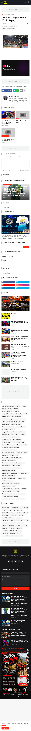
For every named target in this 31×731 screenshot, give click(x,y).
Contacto (13, 313)
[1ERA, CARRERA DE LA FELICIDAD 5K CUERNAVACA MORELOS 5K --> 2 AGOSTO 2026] (6, 339)
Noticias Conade (21, 426)
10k (4, 517)
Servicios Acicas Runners (8, 444)
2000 (19, 533)
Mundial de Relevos (16, 424)
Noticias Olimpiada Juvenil (8, 478)
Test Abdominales (6, 491)
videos (25, 86)
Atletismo (24, 406)
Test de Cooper (20, 493)
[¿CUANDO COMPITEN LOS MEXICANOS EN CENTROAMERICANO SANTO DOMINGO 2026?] (6, 355)
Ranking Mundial (17, 465)
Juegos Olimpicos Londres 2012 (10, 413)
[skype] (23, 288)
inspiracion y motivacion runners (10, 455)
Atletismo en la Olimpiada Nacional (10, 447)
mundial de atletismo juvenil (9, 450)
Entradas (6, 272)
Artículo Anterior (6, 170)
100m (18, 530)
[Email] (21, 90)
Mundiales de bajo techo (8, 426)
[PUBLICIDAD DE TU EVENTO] (6, 372)
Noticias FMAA (23, 413)
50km (4, 528)
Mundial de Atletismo (17, 416)
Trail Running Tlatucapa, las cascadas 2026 (18, 362)
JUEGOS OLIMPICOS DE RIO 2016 (10, 488)
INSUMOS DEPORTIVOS (15, 256)
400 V (12, 517)
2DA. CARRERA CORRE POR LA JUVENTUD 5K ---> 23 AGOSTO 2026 (19, 323)
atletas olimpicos (17, 439)
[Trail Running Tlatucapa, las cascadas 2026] (6, 364)
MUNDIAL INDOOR (23, 473)
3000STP (13, 515)
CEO (4, 694)
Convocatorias (5, 207)
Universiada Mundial (22, 444)
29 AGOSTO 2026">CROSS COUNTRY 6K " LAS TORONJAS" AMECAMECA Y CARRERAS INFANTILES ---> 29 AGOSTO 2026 (28, 665)
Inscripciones (5, 434)
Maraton (16, 408)
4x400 (20, 523)
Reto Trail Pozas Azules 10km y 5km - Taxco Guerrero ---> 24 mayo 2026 (19, 379)
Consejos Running (6, 442)
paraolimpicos (5, 424)
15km (12, 533)
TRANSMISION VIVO (18, 86)
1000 (4, 525)
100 (19, 510)
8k (20, 536)
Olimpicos (24, 488)
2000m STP (6, 536)
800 (12, 510)
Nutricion (23, 419)
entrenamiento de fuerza (8, 499)
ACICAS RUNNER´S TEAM (8, 486)
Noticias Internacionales (8, 406)
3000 (5, 515)
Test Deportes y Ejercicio (8, 493)
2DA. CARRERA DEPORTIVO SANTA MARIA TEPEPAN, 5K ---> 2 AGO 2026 (20, 330)
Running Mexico (6, 468)
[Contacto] (6, 316)
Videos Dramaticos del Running (10, 496)
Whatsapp (19, 694)
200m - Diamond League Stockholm (22, 121)
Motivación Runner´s (22, 452)
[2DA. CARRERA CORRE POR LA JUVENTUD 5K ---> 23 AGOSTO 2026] (6, 323)
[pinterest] (22, 561)
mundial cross (21, 432)
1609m (12, 528)
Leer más (4, 725)
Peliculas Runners (6, 465)
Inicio (3, 14)
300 (18, 525)
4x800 (5, 530)
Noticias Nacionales (7, 408)
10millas (5, 533)
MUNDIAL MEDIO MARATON (9, 475)
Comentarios (7, 273)
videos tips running (20, 462)
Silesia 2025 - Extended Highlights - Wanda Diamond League (8, 122)
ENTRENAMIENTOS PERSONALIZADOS (12, 457)
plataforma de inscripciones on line (10, 483)
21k (21, 515)
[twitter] (23, 282)
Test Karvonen (21, 478)
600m (14, 536)
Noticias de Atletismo (7, 411)
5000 (5, 512)
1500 (5, 510)
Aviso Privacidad (11, 694)
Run (23, 442)
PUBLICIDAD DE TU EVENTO (18, 369)
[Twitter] (14, 90)
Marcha (24, 507)
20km (11, 525)
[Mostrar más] (24, 90)
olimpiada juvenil (6, 439)
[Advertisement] (15, 715)
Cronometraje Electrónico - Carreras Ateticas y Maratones (19, 621)
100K (12, 530)
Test (23, 421)
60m (19, 517)
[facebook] (8, 282)
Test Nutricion (16, 442)
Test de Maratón (15, 437)
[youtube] (8, 285)
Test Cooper (16, 491)
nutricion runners (16, 468)
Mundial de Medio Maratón (8, 460)
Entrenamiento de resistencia (9, 473)
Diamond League (9, 14)
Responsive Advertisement (15, 9)
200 (25, 512)
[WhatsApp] (17, 90)
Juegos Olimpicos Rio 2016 (13, 421)
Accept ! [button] (5, 728)
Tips (3, 421)
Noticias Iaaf (5, 419)
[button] (2, 2)
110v (12, 520)
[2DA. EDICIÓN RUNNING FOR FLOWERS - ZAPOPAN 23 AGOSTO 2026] (6, 347)
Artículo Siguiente (24, 170)
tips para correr (14, 419)
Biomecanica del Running (8, 470)
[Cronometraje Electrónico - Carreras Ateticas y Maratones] (6, 623)
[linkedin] (8, 288)
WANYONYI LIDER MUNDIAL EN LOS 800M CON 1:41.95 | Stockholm (8, 139)
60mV (5, 523)
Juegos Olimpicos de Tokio (9, 432)
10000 (5, 520)
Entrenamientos (6, 416)
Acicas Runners (14, 96)
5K (26, 520)
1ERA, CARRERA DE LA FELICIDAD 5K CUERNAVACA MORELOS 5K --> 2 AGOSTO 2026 (20, 338)
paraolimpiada (20, 499)
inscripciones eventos (7, 462)
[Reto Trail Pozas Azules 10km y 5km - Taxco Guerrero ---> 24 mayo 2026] (6, 380)
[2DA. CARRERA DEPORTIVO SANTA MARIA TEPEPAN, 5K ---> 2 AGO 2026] (6, 331)
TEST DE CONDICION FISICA (18, 434)
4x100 (12, 523)
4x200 (24, 525)
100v (19, 520)
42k (12, 512)
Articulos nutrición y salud (8, 429)
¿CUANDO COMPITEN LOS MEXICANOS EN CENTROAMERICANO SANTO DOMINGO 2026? (18, 354)
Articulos (17, 411)
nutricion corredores (7, 481)
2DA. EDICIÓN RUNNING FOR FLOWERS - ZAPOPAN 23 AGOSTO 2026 (20, 346)
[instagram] (23, 285)
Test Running (5, 437)
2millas (19, 528)
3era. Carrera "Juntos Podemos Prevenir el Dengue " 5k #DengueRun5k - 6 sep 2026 (19, 634)
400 (18, 512)
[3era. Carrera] (6, 635)
